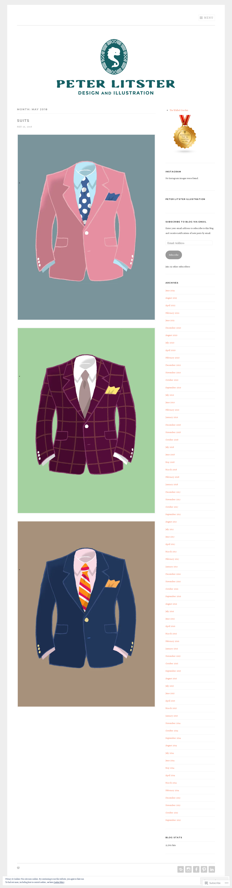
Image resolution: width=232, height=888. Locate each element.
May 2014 (169, 767)
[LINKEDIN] (211, 869)
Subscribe (173, 254)
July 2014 (169, 753)
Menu (209, 18)
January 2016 (171, 648)
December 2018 (173, 424)
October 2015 (171, 663)
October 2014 (171, 730)
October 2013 (171, 812)
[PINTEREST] (203, 869)
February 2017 (172, 558)
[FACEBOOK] (195, 869)
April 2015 (170, 700)
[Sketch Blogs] (185, 153)
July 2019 (169, 394)
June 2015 (170, 693)
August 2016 (171, 603)
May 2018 (170, 462)
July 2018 (169, 447)
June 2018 (170, 454)
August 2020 (171, 335)
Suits (23, 120)
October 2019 (171, 379)
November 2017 (172, 499)
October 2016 (171, 588)
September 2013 (173, 820)
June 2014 (170, 760)
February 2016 (172, 641)
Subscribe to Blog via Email (185, 222)
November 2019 (173, 372)
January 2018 (171, 484)
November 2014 (173, 723)
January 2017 (171, 566)
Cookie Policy (59, 882)
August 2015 (171, 678)
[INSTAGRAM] (188, 869)
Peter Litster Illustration (185, 199)
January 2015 (171, 715)
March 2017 (171, 551)
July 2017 (169, 529)
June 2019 (170, 402)
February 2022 (172, 312)
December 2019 (173, 365)
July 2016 (169, 611)
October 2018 (171, 439)
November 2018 (173, 432)
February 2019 (172, 409)
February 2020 (172, 357)
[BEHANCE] (180, 869)
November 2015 (173, 656)
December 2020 (173, 327)
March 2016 (171, 633)
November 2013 (172, 805)
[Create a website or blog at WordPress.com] (18, 868)
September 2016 (173, 596)
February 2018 (172, 476)
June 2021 (170, 320)
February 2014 (172, 790)
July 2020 (169, 342)
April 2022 (170, 305)
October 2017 (171, 506)
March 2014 (171, 782)
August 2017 (171, 521)
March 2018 (171, 469)
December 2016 (173, 574)
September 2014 (173, 738)
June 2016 (170, 618)
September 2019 (173, 387)
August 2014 (171, 745)
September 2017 (173, 514)
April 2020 (170, 350)
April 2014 (170, 775)
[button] (86, 228)
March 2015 (171, 708)
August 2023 (171, 297)
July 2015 (169, 685)
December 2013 (172, 797)
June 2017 (169, 536)
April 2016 (170, 626)
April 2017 (170, 544)
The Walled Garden (179, 110)
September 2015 (173, 670)
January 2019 (171, 417)
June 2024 (170, 290)
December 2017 (172, 492)
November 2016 (173, 581)
